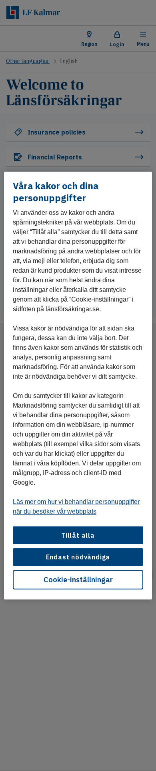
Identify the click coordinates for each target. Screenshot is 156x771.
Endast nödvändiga (78, 557)
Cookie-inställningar (78, 579)
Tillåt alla (78, 535)
